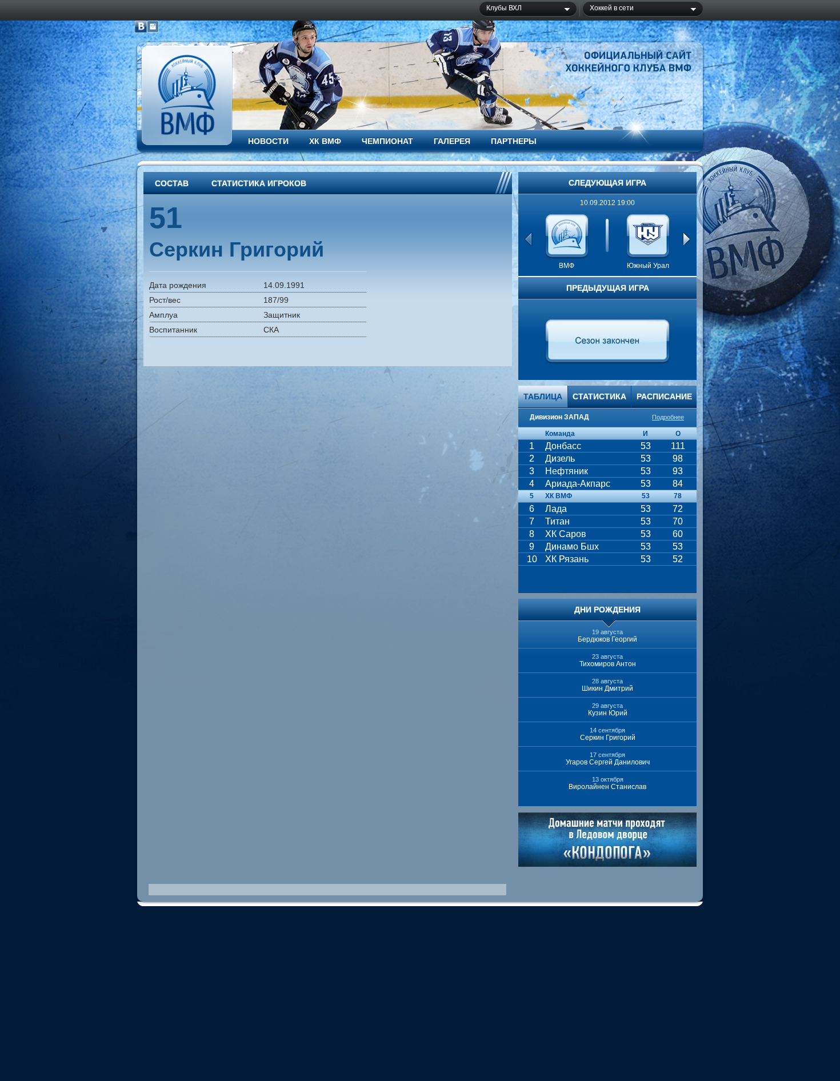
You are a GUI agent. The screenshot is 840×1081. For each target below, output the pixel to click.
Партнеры (514, 141)
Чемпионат (387, 141)
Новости (268, 141)
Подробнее (668, 417)
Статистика (599, 396)
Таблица (542, 396)
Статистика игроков (258, 183)
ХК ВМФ (325, 141)
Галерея (452, 141)
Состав (172, 183)
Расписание (664, 396)
